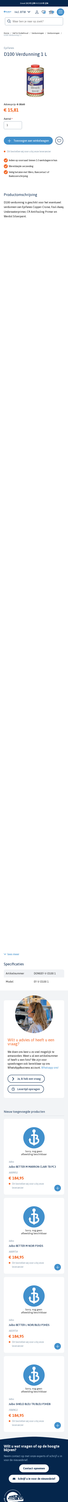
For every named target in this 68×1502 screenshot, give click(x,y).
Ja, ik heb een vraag (29, 1078)
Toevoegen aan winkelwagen (31, 140)
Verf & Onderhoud (20, 33)
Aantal (7, 118)
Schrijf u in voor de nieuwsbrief (36, 1478)
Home (6, 33)
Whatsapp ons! (50, 1067)
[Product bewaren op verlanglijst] (59, 141)
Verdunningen (38, 33)
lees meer (13, 954)
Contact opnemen (34, 1468)
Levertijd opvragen (28, 1089)
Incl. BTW (20, 12)
